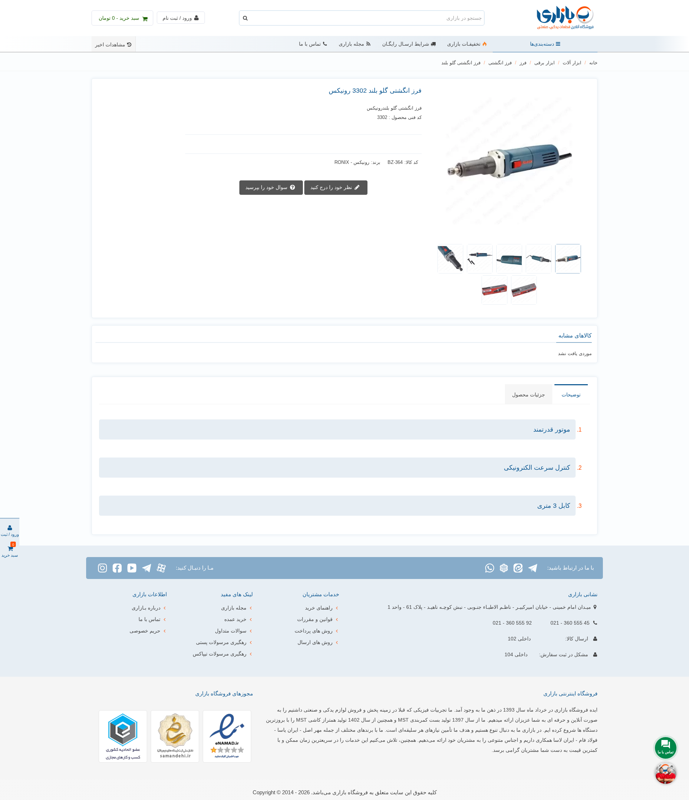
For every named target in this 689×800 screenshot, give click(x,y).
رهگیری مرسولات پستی (221, 642)
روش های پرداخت (314, 631)
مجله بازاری (351, 44)
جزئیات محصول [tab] (528, 394)
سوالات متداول (231, 631)
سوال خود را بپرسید (267, 187)
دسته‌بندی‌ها (542, 44)
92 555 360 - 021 (512, 623)
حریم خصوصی (145, 631)
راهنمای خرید (319, 608)
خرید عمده (235, 619)
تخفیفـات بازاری (464, 44)
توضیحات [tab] (571, 394)
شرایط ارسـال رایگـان (405, 44)
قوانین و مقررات (315, 619)
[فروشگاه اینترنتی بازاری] (558, 18)
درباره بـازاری (146, 608)
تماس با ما (310, 44)
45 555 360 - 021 (570, 623)
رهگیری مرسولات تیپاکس (220, 654)
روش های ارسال (315, 642)
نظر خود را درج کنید (331, 187)
